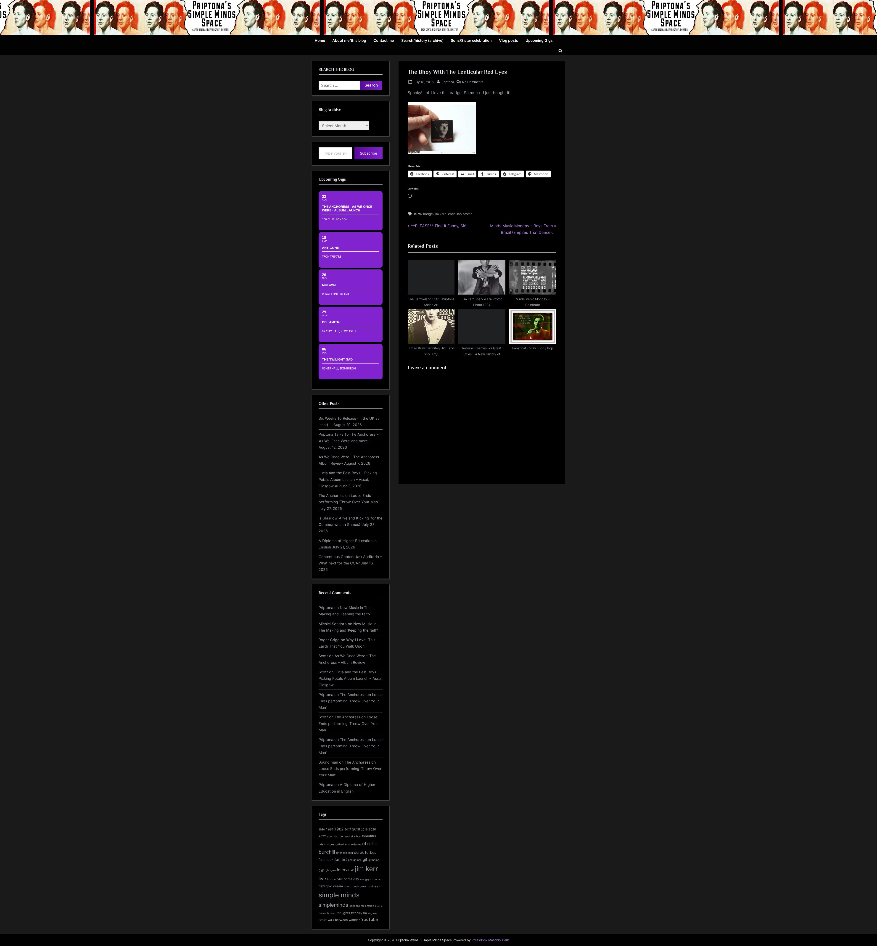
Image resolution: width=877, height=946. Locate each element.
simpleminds (333, 905)
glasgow (331, 870)
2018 (356, 829)
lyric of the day (348, 879)
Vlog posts (508, 40)
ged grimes (355, 860)
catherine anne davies (348, 844)
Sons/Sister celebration (471, 40)
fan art (341, 859)
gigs (322, 870)
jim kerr (440, 214)
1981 (329, 829)
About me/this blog (349, 40)
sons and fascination (361, 905)
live (322, 878)
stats (378, 905)
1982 (339, 829)
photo (347, 886)
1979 (417, 214)
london (331, 879)
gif (365, 859)
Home (320, 40)
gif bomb (373, 860)
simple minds (339, 895)
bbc (358, 836)
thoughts (343, 913)
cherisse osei (344, 852)
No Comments (472, 82)
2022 (322, 836)
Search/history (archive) (422, 40)
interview (345, 869)
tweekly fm (359, 913)
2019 (364, 829)
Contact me (383, 40)
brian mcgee (326, 844)
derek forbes (365, 852)
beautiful (369, 836)
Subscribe (368, 153)
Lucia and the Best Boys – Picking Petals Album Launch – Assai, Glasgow (348, 479)
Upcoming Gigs (539, 40)
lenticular (454, 214)
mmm (378, 879)
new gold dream (331, 886)
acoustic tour (335, 836)
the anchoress (327, 913)
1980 (322, 829)
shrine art (374, 886)
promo (467, 214)
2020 (372, 829)
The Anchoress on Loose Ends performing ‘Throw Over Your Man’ (351, 701)
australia (350, 836)
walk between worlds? (344, 920)
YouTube (369, 919)
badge (428, 214)
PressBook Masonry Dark (490, 940)
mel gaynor (366, 879)
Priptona (447, 82)
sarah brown (359, 886)
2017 (348, 829)
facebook (326, 859)
